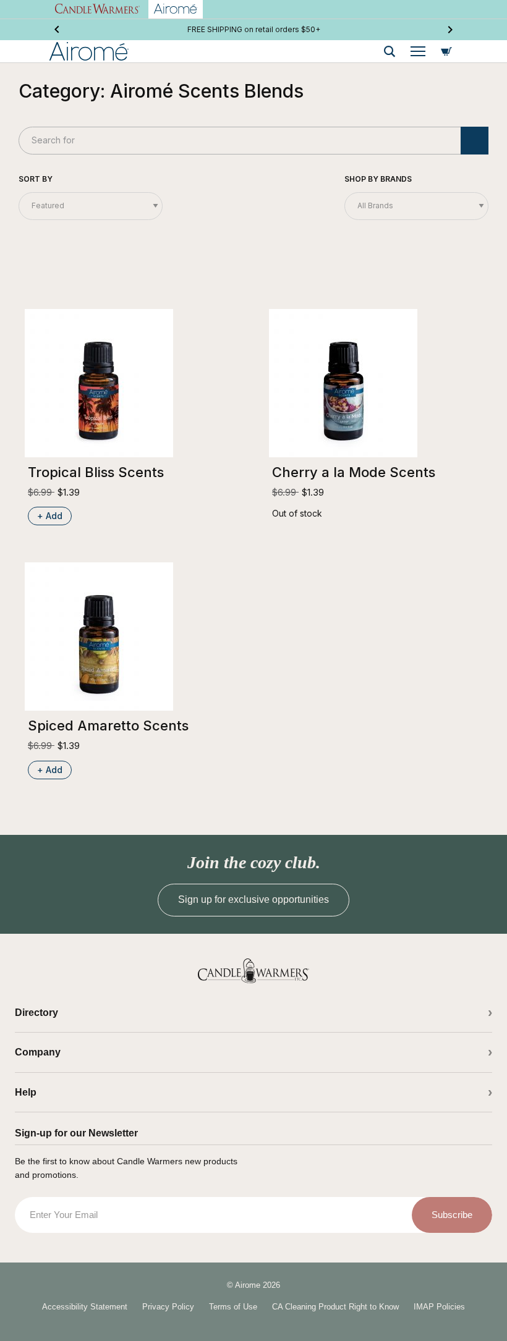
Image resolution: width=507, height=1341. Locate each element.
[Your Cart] (446, 51)
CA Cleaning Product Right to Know (335, 1306)
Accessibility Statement (84, 1306)
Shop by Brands (378, 179)
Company (38, 1052)
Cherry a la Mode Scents (353, 472)
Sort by (36, 179)
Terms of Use (233, 1306)
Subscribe (452, 1214)
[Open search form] (389, 51)
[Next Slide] (450, 29)
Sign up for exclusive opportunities (253, 899)
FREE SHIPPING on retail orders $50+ (253, 29)
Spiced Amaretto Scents (108, 726)
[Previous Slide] (56, 29)
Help (25, 1092)
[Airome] (253, 970)
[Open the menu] (418, 51)
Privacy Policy (168, 1306)
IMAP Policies (439, 1306)
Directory (36, 1012)
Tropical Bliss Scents (96, 472)
